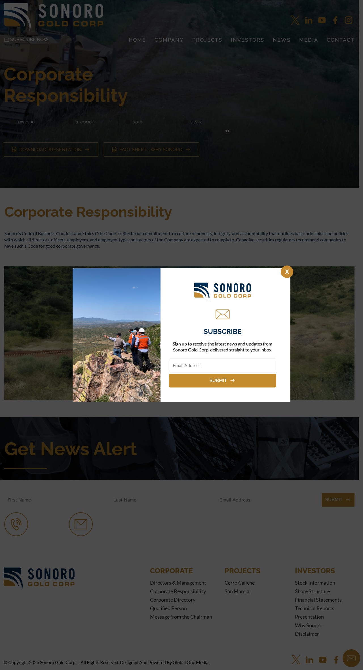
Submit (218, 380)
